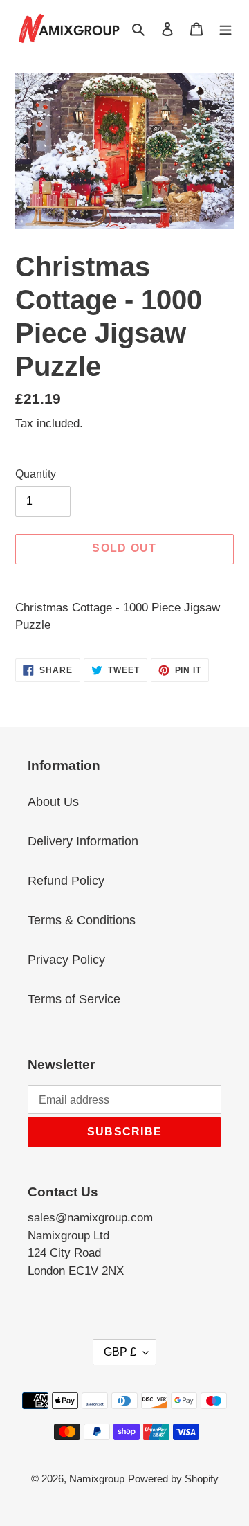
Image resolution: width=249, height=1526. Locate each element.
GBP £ (120, 1352)
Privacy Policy (66, 960)
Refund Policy (66, 881)
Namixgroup (96, 1478)
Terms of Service (74, 999)
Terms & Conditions (82, 920)
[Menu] (225, 28)
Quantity (35, 474)
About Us (53, 802)
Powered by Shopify (173, 1478)
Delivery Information (83, 841)
